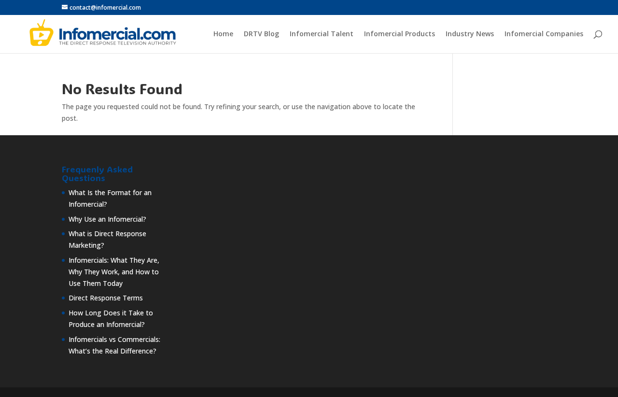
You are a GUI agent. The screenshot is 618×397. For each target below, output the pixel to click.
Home (223, 34)
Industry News (470, 34)
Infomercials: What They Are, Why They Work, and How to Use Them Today (114, 271)
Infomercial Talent (321, 34)
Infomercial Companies (544, 34)
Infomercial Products (399, 34)
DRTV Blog (261, 34)
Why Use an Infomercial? (107, 219)
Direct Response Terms (106, 297)
